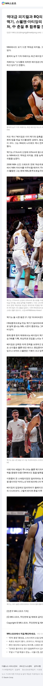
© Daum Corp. (7, 677)
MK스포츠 (10, 3)
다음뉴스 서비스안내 (9, 666)
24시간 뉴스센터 (25, 666)
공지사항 (37, 666)
